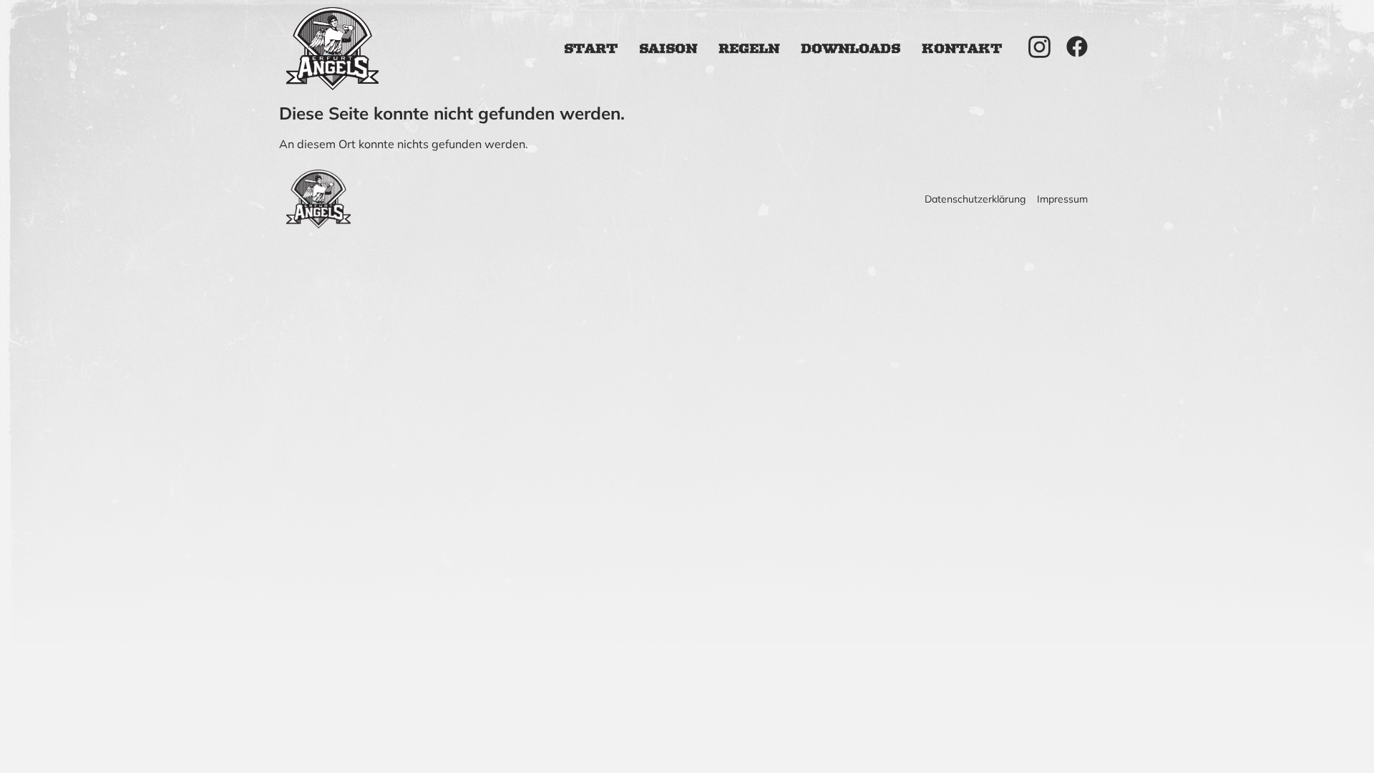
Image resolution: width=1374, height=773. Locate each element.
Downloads (850, 49)
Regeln (748, 49)
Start (591, 49)
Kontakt (962, 49)
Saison (668, 49)
